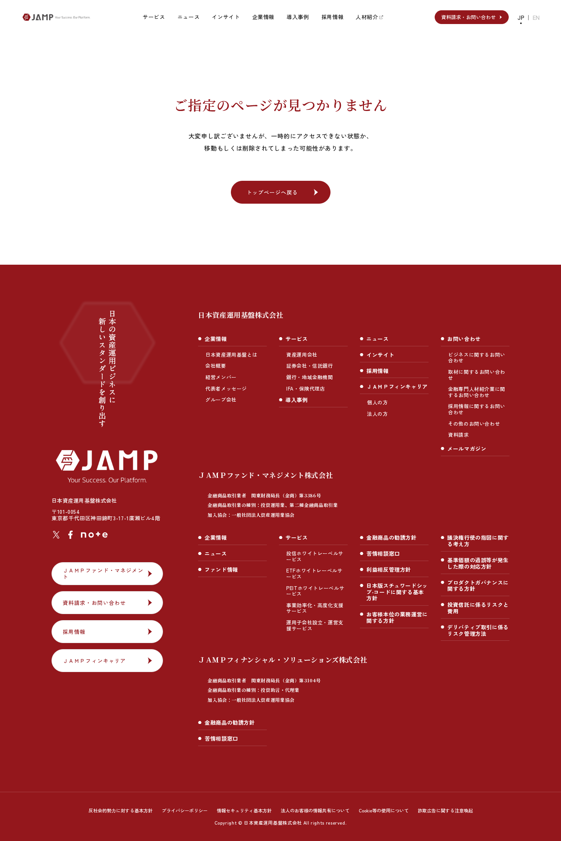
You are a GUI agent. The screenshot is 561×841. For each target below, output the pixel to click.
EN (536, 17)
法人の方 (377, 413)
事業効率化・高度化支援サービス (314, 608)
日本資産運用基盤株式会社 (241, 315)
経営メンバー (221, 377)
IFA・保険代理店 (305, 388)
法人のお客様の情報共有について (315, 810)
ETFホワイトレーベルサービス (314, 573)
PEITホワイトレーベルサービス (315, 591)
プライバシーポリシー (185, 810)
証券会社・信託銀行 (309, 365)
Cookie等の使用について (384, 810)
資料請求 (458, 434)
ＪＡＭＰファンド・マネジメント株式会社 (268, 494)
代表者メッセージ (226, 388)
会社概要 (215, 365)
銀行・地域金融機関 (309, 377)
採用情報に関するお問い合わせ (476, 409)
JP (520, 17)
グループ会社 (221, 399)
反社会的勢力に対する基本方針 (121, 810)
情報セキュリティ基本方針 (244, 810)
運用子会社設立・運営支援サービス (314, 625)
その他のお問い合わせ (474, 423)
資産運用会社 (302, 354)
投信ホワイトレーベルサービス (314, 556)
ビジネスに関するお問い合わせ (476, 357)
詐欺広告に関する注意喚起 (445, 810)
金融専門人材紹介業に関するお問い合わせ (476, 392)
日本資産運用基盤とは (231, 354)
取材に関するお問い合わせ (476, 374)
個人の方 (377, 402)
